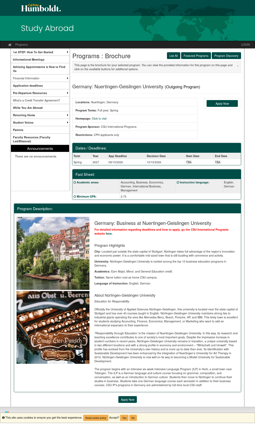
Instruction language (194, 182)
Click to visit (99, 118)
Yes (124, 417)
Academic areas (87, 182)
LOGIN (245, 44)
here (109, 233)
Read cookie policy (95, 417)
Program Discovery (226, 56)
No (133, 417)
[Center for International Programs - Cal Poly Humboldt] (127, 20)
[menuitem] (40, 52)
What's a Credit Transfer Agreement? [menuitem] (36, 100)
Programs (21, 44)
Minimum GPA (86, 196)
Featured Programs (196, 56)
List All (174, 56)
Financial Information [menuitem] (26, 78)
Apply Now (222, 103)
